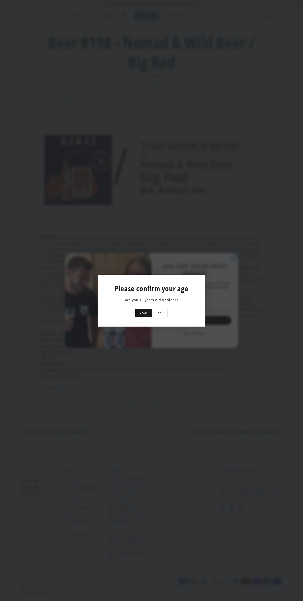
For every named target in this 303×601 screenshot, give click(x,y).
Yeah (143, 313)
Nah (161, 313)
